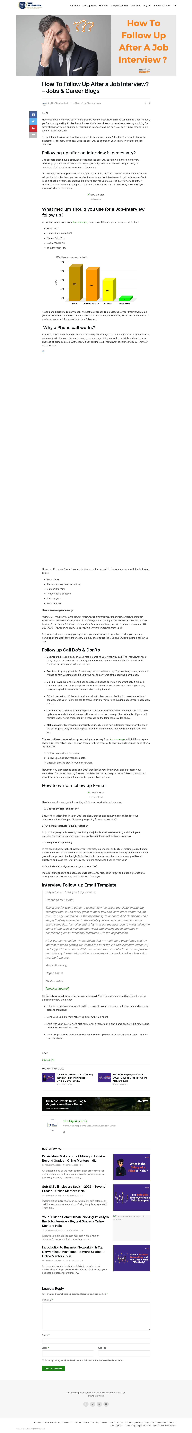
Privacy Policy (135, 1422)
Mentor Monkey (94, 103)
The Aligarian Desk (59, 103)
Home (86, 1422)
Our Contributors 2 (118, 1422)
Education (75, 5)
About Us (38, 1422)
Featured (103, 5)
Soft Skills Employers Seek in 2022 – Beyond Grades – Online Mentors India (130, 1077)
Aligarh (147, 5)
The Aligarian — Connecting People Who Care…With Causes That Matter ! (143, 1425)
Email (45, 1347)
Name (46, 1335)
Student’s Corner (162, 5)
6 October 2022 (121, 1084)
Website (102, 1348)
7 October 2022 (65, 1084)
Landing (95, 1422)
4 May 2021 (78, 103)
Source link (48, 1059)
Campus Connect (119, 5)
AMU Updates (89, 5)
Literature (136, 5)
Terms (172, 1422)
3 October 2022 (71, 1230)
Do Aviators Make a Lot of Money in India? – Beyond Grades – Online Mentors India (75, 1077)
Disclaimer (76, 1422)
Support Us (149, 1422)
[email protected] (56, 988)
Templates (161, 1422)
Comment (47, 1299)
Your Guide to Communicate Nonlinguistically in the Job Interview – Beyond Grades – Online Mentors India (75, 1221)
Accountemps (79, 222)
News (104, 1422)
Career (66, 1422)
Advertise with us (52, 1422)
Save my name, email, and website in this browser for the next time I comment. (84, 1360)
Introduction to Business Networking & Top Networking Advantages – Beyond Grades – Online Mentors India (73, 1252)
